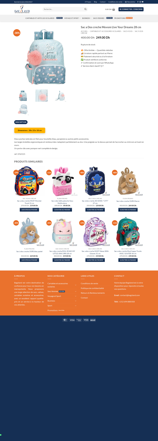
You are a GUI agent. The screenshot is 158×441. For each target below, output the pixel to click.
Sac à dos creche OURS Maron (128, 201)
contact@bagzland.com (130, 295)
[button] (130, 2)
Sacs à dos (127, 31)
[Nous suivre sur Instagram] (140, 2)
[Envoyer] (85, 9)
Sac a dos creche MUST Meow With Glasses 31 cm (95, 252)
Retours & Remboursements (93, 293)
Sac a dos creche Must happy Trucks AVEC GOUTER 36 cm (128, 252)
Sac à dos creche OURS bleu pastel (29, 251)
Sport (50, 305)
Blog (95, 2)
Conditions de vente (115, 2)
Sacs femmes (98, 18)
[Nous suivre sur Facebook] (138, 2)
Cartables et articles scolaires (39, 18)
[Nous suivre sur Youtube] (142, 2)
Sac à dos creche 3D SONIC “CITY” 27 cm (95, 202)
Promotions (120, 18)
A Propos (88, 2)
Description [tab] (20, 122)
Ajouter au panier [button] (29, 209)
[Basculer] (75, 284)
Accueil (84, 31)
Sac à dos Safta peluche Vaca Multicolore (62, 202)
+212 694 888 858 (127, 301)
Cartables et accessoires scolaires (105, 31)
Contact (103, 2)
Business (86, 18)
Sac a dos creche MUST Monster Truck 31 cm (29, 202)
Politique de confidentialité (92, 288)
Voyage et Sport (71, 18)
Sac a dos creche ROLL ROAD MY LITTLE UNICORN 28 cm (62, 252)
